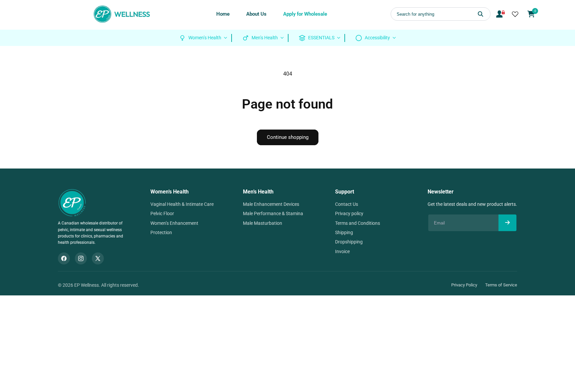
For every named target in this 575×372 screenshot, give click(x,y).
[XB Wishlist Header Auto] (515, 14)
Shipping (344, 232)
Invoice (342, 251)
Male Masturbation (262, 223)
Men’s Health (258, 191)
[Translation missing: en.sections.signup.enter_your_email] (507, 222)
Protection (161, 232)
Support (344, 191)
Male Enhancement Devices (271, 204)
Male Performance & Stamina (273, 213)
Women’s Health (169, 191)
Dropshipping (349, 241)
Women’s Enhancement (174, 223)
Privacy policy (349, 213)
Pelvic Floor (162, 213)
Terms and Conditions (357, 223)
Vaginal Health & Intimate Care (182, 204)
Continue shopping (287, 137)
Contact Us (346, 204)
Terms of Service (501, 284)
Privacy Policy (464, 284)
